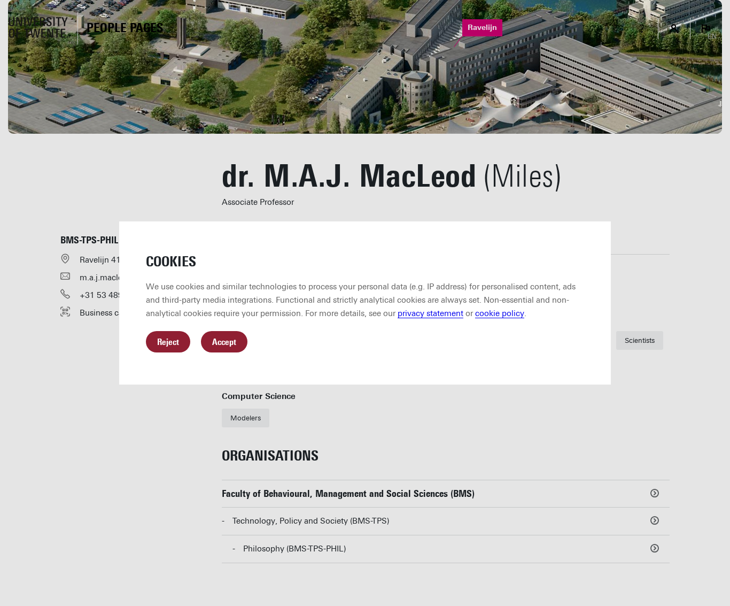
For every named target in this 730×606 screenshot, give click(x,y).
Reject (168, 342)
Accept (224, 342)
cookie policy (499, 313)
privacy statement (430, 313)
